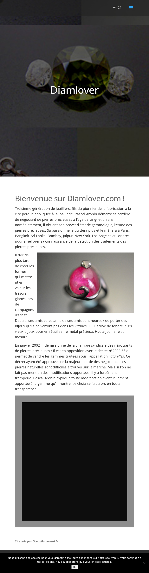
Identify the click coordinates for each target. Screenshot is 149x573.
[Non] (144, 563)
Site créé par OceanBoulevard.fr (36, 541)
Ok (74, 567)
